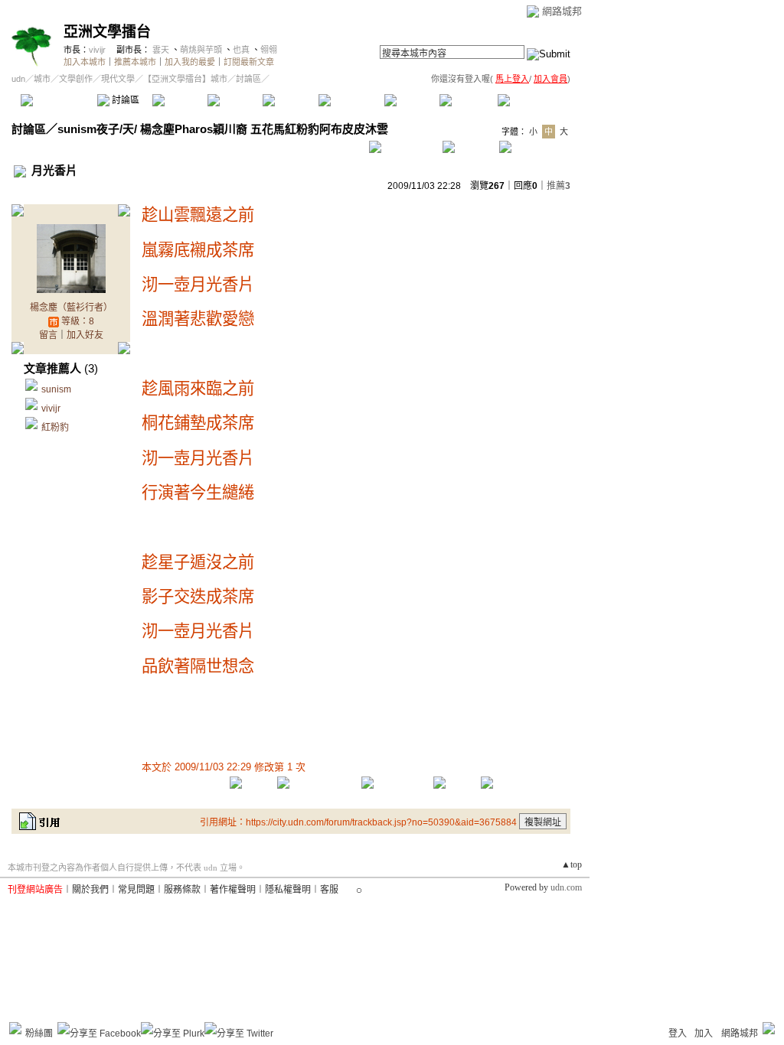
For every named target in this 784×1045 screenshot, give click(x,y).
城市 (42, 78)
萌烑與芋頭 (201, 49)
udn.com (566, 887)
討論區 (124, 100)
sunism (56, 389)
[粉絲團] (15, 1028)
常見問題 (136, 889)
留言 (48, 335)
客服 (329, 889)
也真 (241, 49)
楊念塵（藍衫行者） (71, 307)
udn (18, 78)
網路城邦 (562, 11)
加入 (703, 1033)
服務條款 (182, 889)
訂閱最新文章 (249, 62)
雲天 (160, 49)
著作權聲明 (233, 889)
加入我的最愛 (190, 62)
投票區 (235, 100)
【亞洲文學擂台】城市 (185, 78)
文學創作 (76, 78)
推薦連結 (350, 100)
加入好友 (85, 335)
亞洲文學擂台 (107, 32)
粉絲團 (39, 1033)
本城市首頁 (57, 100)
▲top (571, 864)
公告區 (411, 100)
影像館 (290, 100)
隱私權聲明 (288, 889)
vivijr (97, 49)
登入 (677, 1033)
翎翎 (268, 49)
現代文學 (118, 78)
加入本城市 (85, 62)
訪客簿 (467, 100)
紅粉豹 (55, 427)
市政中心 (535, 100)
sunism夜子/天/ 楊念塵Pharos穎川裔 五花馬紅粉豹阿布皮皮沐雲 (222, 128)
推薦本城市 (135, 62)
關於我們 (90, 889)
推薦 (558, 186)
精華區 (179, 100)
